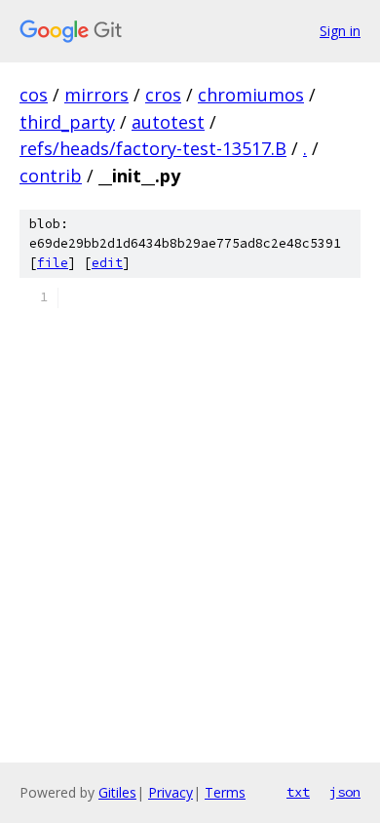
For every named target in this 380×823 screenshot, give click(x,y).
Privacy (170, 792)
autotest (168, 122)
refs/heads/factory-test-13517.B (152, 148)
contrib (50, 175)
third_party (67, 122)
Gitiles (117, 792)
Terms (225, 792)
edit (107, 263)
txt (298, 792)
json (345, 792)
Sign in (340, 30)
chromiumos (251, 94)
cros (163, 94)
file (52, 263)
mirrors (96, 94)
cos (33, 94)
